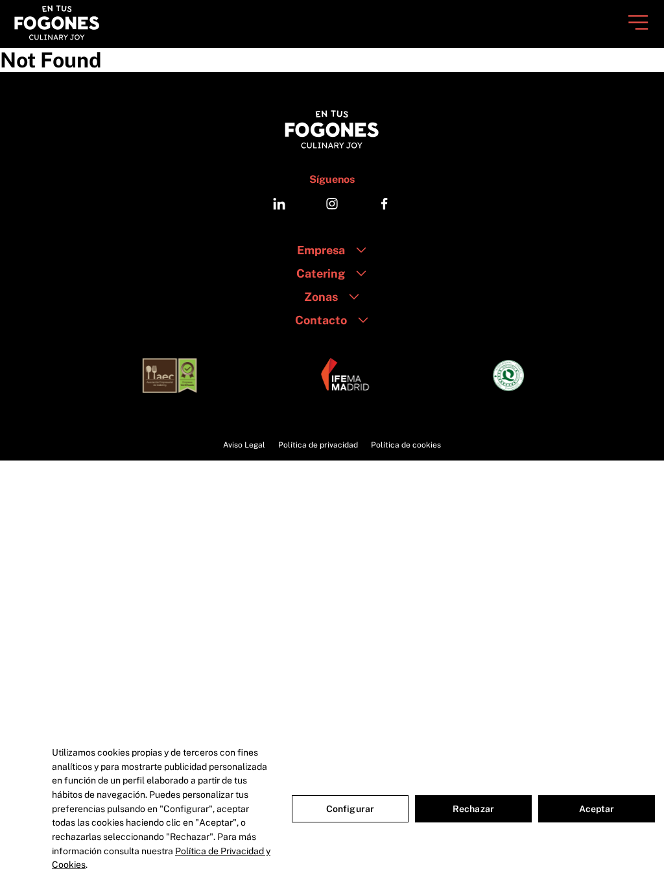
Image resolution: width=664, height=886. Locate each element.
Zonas (321, 297)
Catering (320, 273)
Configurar (350, 809)
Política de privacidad (318, 444)
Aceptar (597, 809)
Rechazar (473, 809)
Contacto (321, 320)
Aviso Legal (244, 444)
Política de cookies (406, 444)
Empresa (321, 250)
